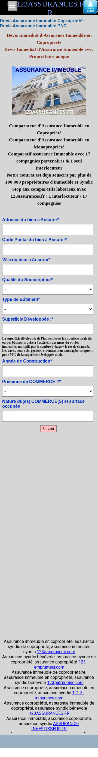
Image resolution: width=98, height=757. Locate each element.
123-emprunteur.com (61, 664)
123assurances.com (56, 651)
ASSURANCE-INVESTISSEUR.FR (55, 726)
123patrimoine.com (65, 682)
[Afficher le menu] (12, 5)
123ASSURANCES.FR (49, 713)
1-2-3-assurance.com (59, 695)
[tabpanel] (49, 122)
